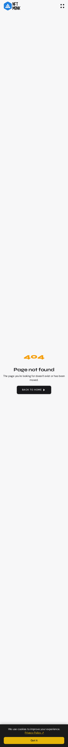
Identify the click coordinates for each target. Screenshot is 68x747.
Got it (34, 740)
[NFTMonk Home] (12, 6)
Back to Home (32, 389)
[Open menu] (62, 6)
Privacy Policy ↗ (34, 732)
